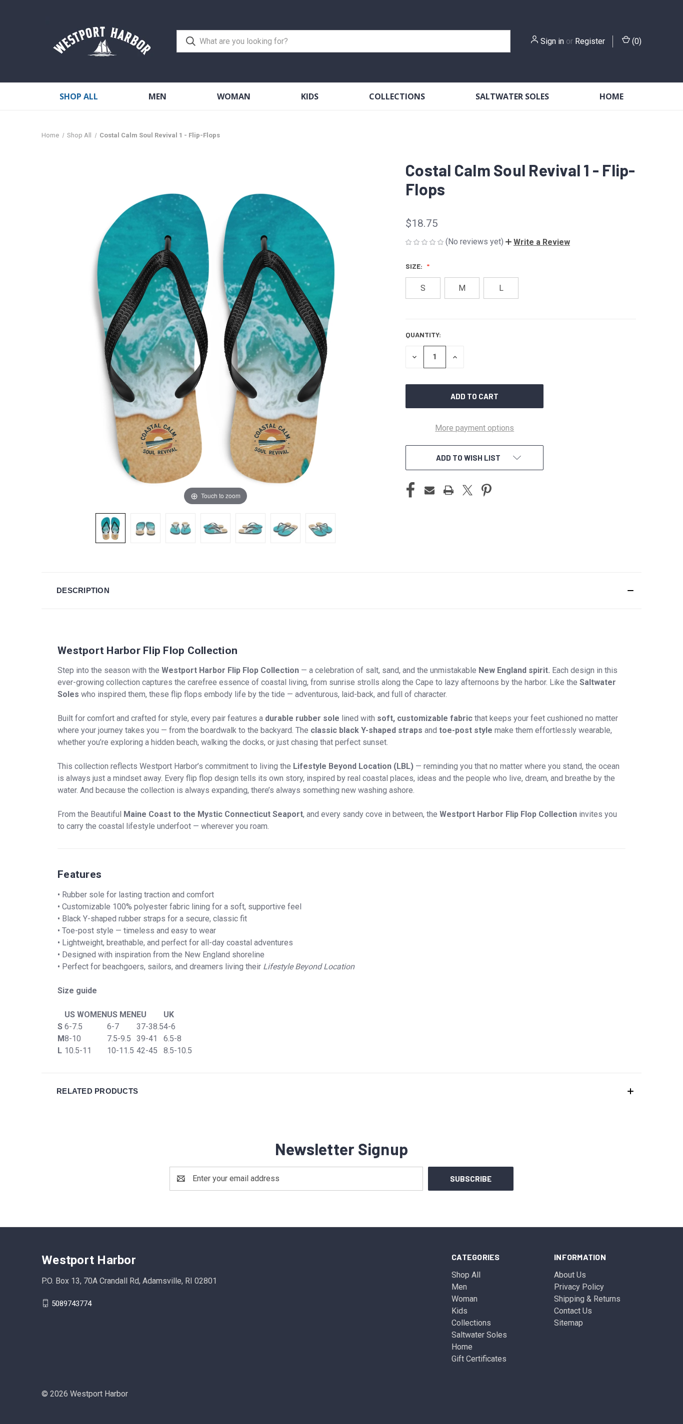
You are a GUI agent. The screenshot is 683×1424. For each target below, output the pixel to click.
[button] (538, 242)
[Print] (449, 490)
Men (157, 96)
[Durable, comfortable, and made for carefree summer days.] (181, 528)
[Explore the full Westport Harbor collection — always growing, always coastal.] (285, 528)
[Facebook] (411, 490)
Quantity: (423, 334)
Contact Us (573, 1311)
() (636, 41)
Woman (233, 96)
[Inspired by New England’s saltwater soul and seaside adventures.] (145, 528)
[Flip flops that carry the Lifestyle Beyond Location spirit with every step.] (251, 528)
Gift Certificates (479, 1359)
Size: (415, 266)
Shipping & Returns (587, 1299)
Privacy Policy (579, 1287)
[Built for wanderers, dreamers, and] (215, 528)
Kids (309, 96)
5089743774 (72, 1303)
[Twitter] (467, 490)
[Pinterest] (487, 490)
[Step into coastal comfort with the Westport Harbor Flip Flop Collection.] (111, 528)
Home (612, 96)
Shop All (79, 96)
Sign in (552, 41)
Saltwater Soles (512, 96)
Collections (397, 96)
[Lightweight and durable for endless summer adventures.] (321, 528)
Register (590, 41)
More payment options (474, 428)
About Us (570, 1275)
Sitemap (568, 1323)
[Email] (429, 490)
